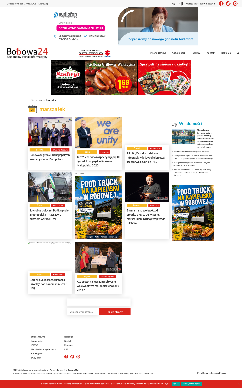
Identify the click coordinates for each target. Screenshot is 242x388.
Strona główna (158, 52)
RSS (66, 349)
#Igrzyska (104, 152)
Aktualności (178, 52)
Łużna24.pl (43, 3)
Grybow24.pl (30, 3)
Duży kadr (36, 357)
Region (87, 152)
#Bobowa (154, 205)
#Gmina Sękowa (107, 276)
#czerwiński (58, 274)
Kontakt (210, 52)
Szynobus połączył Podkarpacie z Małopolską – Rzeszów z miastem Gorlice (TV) (49, 214)
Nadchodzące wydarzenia (43, 349)
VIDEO (34, 345)
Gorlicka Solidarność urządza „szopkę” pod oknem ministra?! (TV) (48, 284)
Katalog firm (37, 353)
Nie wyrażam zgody (191, 384)
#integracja (155, 148)
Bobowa (39, 150)
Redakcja (196, 52)
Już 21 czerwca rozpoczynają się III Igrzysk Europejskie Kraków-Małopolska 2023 (98, 161)
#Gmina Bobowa (60, 150)
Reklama (226, 52)
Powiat (137, 148)
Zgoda (176, 384)
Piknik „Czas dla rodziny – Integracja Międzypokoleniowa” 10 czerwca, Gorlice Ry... (146, 157)
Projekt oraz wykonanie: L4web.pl (212, 373)
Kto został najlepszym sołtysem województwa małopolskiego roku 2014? (98, 286)
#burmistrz (58, 205)
